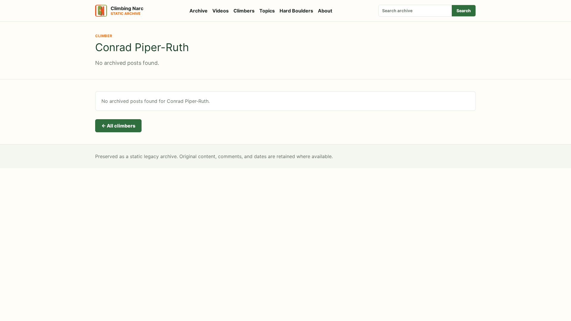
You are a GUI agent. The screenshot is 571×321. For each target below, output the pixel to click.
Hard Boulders (296, 11)
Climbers (244, 11)
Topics (267, 11)
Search (464, 10)
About (325, 11)
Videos (220, 11)
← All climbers (118, 126)
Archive (198, 11)
